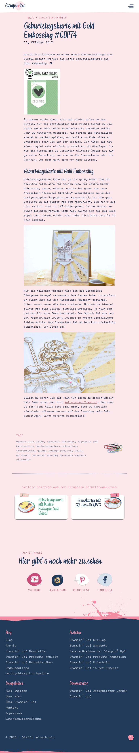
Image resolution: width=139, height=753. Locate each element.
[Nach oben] (131, 737)
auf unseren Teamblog (81, 402)
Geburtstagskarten (53, 17)
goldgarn (22, 455)
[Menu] (131, 6)
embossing (69, 446)
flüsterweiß (25, 450)
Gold (78, 450)
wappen (80, 455)
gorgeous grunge (44, 455)
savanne (65, 455)
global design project (54, 450)
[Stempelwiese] (15, 6)
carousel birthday (61, 441)
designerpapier (47, 446)
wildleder (23, 459)
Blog (31, 17)
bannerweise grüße (30, 441)
